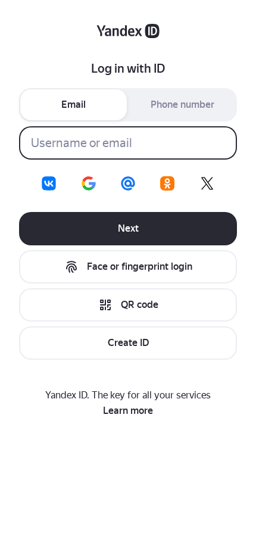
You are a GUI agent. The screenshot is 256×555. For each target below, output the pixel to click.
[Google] (88, 183)
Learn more (128, 410)
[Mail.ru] (128, 183)
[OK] (167, 183)
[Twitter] (207, 183)
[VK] (48, 183)
